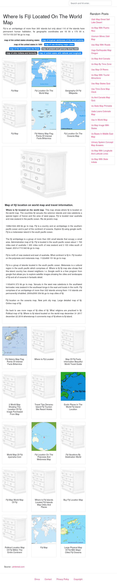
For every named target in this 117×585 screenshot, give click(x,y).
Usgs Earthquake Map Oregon (101, 52)
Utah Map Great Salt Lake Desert (100, 21)
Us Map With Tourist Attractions (100, 76)
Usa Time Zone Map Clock (100, 90)
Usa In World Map (99, 119)
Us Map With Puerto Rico (100, 29)
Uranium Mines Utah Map (100, 38)
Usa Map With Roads (100, 44)
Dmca (37, 579)
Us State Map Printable (101, 105)
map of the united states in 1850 (28, 44)
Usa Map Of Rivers (99, 69)
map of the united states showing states (21, 40)
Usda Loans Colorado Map (101, 113)
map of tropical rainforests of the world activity (62, 40)
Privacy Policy (63, 579)
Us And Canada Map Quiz (100, 99)
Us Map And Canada (100, 58)
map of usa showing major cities (59, 44)
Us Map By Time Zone (101, 64)
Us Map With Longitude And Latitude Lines (101, 152)
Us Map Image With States (100, 127)
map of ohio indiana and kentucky (21, 53)
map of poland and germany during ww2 (60, 48)
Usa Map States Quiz (100, 83)
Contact (48, 579)
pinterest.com (18, 566)
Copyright (78, 579)
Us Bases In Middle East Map (102, 135)
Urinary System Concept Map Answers (102, 144)
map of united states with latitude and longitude (60, 53)
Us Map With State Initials (99, 160)
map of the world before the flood (24, 48)
